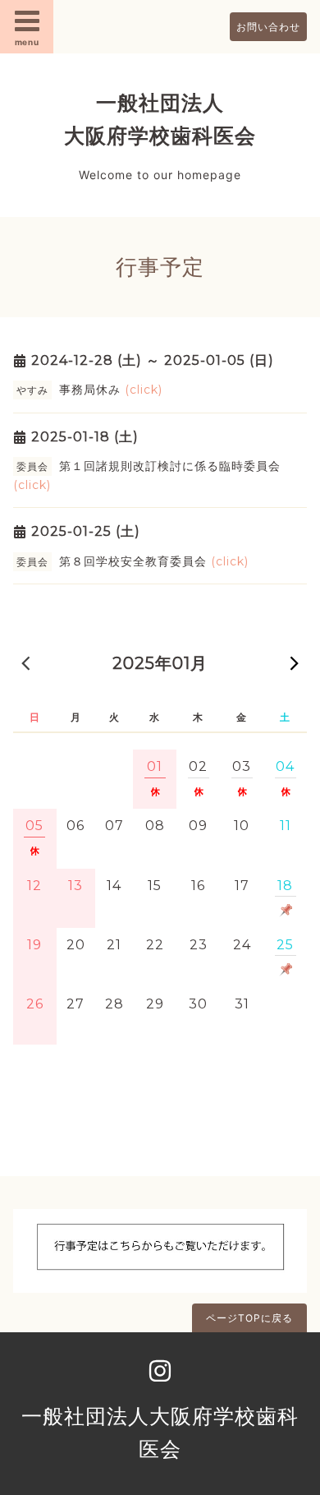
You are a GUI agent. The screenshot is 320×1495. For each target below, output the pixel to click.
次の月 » (294, 662)
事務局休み (110, 389)
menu (27, 42)
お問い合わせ (268, 27)
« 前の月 (25, 662)
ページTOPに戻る (249, 1318)
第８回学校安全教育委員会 (154, 561)
